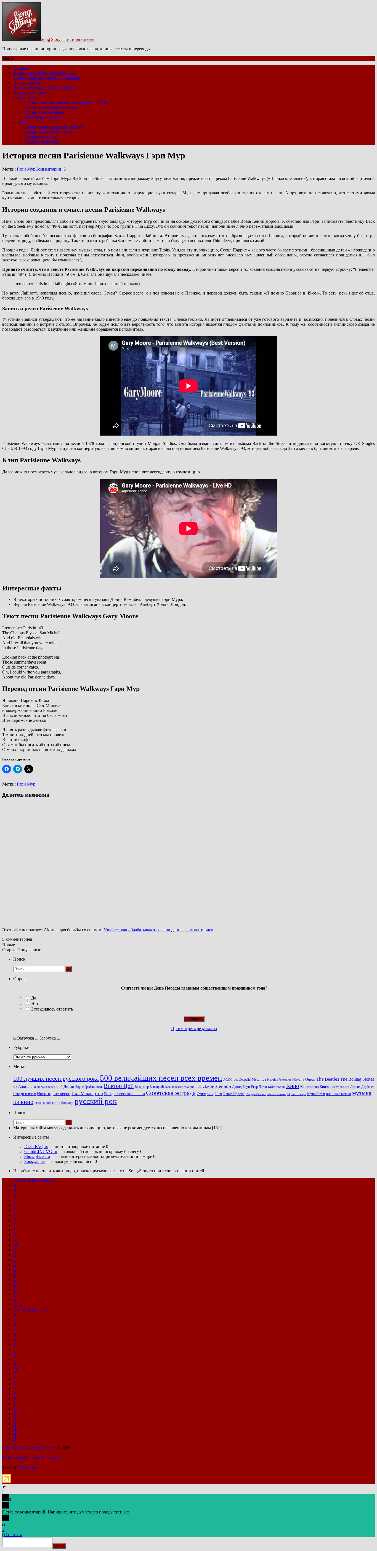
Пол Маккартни (87, 1093)
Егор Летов (259, 1087)
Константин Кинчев (315, 1087)
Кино (292, 1086)
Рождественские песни (124, 1093)
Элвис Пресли (234, 1094)
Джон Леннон (217, 1086)
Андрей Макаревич (42, 1086)
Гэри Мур (26, 169)
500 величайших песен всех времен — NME (66, 102)
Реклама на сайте (40, 137)
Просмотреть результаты (194, 1028)
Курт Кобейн (340, 1086)
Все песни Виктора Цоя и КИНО (44, 87)
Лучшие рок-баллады (44, 112)
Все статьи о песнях (43, 117)
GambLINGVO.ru (40, 1151)
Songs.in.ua (34, 1161)
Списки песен (26, 97)
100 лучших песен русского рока (44, 72)
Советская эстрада (171, 1092)
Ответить (13, 1534)
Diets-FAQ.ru (36, 1146)
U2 (15, 1086)
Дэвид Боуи (241, 1087)
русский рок (96, 1101)
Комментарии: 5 (50, 169)
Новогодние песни (31, 92)
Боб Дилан (65, 1086)
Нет (34, 1003)
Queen (310, 1079)
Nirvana (298, 1079)
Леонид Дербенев (362, 1087)
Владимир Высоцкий (149, 1087)
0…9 (17, 1304)
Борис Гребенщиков (89, 1087)
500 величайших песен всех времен (46, 77)
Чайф (210, 1094)
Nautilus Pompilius (279, 1079)
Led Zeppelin (242, 1079)
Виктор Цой (119, 1086)
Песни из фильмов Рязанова (50, 107)
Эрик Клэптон (276, 1094)
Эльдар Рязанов (256, 1094)
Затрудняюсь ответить (52, 1009)
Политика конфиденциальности (54, 127)
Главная (20, 67)
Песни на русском (30, 1309)
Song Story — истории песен (68, 39)
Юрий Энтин (316, 1094)
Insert (59, 1546)
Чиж (218, 1094)
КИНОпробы (276, 1086)
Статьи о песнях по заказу (48, 132)
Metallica (259, 1079)
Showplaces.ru (37, 1156)
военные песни (338, 1093)
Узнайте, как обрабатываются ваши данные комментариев (158, 929)
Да (33, 998)
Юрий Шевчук (296, 1094)
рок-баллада (64, 1103)
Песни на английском (33, 1180)
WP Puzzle (27, 1467)
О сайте (20, 122)
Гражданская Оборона (179, 1086)
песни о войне (44, 1103)
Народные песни (24, 1094)
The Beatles (327, 1079)
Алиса (23, 1086)
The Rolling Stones (357, 1079)
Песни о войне (27, 82)
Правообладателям (42, 142)
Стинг (201, 1094)
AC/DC (227, 1079)
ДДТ (198, 1086)
